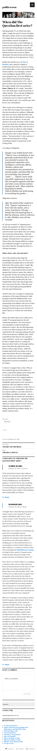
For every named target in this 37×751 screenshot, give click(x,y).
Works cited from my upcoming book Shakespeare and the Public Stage (16, 728)
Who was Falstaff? (10, 736)
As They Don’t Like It (11, 725)
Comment (27, 694)
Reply (7, 497)
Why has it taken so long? (12, 740)
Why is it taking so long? (12, 738)
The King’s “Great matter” (12, 734)
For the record (8, 743)
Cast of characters (10, 733)
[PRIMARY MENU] (32, 4)
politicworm (9, 7)
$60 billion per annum (25, 550)
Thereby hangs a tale (11, 731)
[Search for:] (18, 704)
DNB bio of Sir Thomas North (13, 742)
